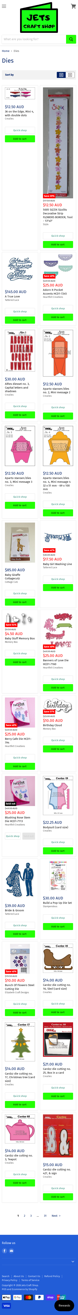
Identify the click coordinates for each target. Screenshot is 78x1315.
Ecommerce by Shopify (24, 1289)
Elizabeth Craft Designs (17, 992)
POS (4, 1289)
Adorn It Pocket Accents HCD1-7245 (55, 291)
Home (5, 51)
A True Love (12, 296)
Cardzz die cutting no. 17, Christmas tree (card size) (20, 1077)
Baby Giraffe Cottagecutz (12, 576)
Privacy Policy (9, 1280)
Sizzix (45, 224)
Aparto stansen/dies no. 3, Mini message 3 (18, 480)
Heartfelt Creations (53, 297)
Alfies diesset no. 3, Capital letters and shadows (17, 387)
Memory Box (11, 642)
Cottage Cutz (11, 582)
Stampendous (50, 906)
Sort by (9, 74)
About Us (19, 1276)
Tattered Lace (12, 300)
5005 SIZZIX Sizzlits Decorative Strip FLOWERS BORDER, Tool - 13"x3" (58, 215)
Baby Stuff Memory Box (20, 638)
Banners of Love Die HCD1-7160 (56, 662)
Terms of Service (30, 1280)
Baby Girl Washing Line (57, 564)
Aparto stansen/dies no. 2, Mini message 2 (56, 390)
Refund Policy (52, 1276)
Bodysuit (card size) (55, 827)
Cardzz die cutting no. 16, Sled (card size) (57, 986)
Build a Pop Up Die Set (57, 903)
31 (45, 1215)
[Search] (71, 39)
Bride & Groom (14, 910)
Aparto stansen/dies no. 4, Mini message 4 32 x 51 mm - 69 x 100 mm (57, 483)
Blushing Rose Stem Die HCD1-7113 (17, 819)
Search (5, 1276)
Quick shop (20, 130)
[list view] (70, 75)
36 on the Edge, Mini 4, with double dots (19, 113)
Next (55, 1215)
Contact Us (34, 1276)
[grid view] (61, 75)
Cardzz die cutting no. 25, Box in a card (57, 1070)
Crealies (9, 118)
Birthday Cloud (52, 725)
